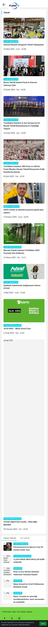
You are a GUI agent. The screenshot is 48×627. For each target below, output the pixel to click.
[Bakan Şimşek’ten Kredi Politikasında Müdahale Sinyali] (24, 584)
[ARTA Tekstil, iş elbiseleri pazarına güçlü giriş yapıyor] (24, 201)
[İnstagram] (19, 618)
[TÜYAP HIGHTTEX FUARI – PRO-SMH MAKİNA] (24, 436)
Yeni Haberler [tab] (25, 538)
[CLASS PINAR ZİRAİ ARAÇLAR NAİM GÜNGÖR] (24, 559)
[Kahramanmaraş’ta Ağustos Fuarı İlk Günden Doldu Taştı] (24, 547)
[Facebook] (4, 618)
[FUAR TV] (14, 5)
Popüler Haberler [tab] (10, 538)
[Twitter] (12, 618)
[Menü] (4, 4)
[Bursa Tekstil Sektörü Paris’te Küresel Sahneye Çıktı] (24, 74)
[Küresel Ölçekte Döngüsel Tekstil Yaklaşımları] (24, 35)
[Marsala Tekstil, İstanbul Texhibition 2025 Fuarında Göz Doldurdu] (24, 242)
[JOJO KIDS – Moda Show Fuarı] (24, 317)
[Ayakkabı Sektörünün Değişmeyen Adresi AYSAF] (24, 279)
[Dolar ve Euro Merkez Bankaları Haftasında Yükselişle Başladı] (24, 571)
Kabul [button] (43, 624)
